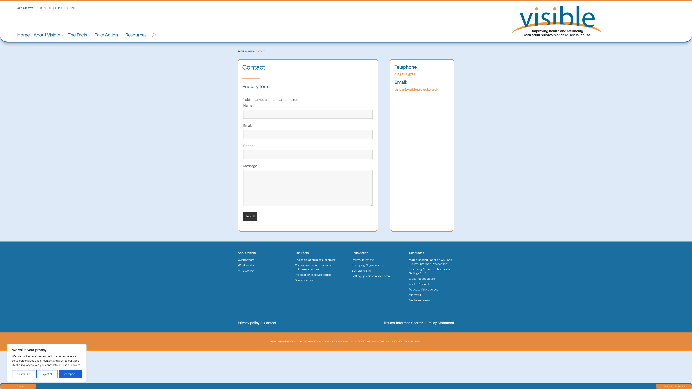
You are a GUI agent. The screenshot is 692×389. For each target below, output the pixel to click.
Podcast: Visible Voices (423, 289)
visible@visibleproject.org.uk (416, 89)
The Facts (77, 34)
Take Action (106, 34)
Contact (270, 323)
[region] (46, 363)
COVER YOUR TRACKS (674, 386)
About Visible (47, 34)
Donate (71, 8)
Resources (136, 34)
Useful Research (419, 284)
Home (23, 34)
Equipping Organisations (367, 265)
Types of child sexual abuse (313, 274)
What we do (246, 265)
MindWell (415, 295)
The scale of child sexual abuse (315, 259)
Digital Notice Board (422, 278)
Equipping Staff (362, 270)
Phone (248, 146)
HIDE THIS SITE (18, 386)
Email (59, 8)
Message (251, 166)
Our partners (246, 259)
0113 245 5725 (25, 8)
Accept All (70, 374)
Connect (46, 8)
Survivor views (304, 280)
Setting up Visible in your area (371, 276)
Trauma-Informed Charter (403, 323)
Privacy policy (249, 323)
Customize (23, 374)
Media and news (419, 300)
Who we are (246, 270)
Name (249, 105)
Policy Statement (363, 259)
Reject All (47, 374)
